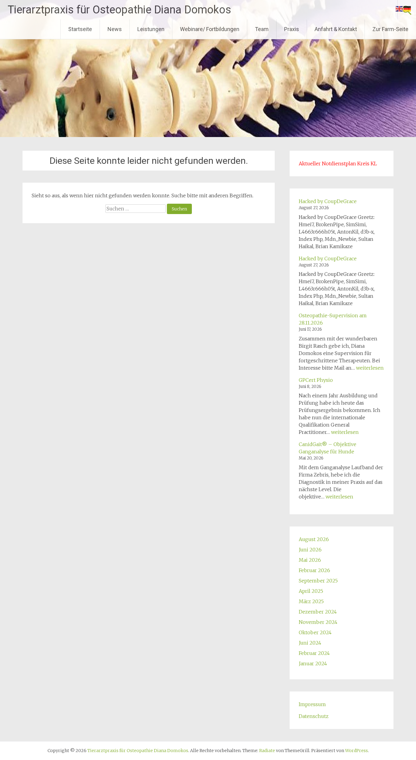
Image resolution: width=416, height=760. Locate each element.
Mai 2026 (310, 560)
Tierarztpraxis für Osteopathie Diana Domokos (119, 9)
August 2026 (314, 539)
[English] (400, 8)
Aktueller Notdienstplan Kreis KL (338, 163)
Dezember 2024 (318, 612)
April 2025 (311, 591)
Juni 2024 (310, 643)
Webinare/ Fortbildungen (209, 29)
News (115, 29)
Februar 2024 (314, 653)
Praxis (291, 29)
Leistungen (150, 29)
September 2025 (318, 581)
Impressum (312, 704)
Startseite (80, 29)
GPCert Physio (316, 380)
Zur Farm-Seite (390, 29)
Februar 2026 (314, 570)
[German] (407, 8)
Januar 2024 (313, 663)
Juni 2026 (310, 550)
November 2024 (318, 622)
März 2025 (311, 601)
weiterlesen (370, 368)
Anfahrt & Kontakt (336, 29)
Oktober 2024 (315, 632)
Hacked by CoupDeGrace (328, 201)
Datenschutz (314, 716)
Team (262, 29)
